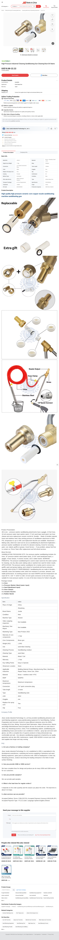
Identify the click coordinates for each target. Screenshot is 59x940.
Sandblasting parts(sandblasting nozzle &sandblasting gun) (28, 898)
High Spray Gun (31, 923)
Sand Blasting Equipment (8, 923)
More (2, 929)
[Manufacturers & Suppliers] (29, 2)
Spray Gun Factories (18, 919)
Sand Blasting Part (21, 923)
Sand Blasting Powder (7, 926)
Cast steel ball (32, 895)
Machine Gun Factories (31, 919)
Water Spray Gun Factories (45, 919)
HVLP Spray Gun (20, 913)
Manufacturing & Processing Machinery (13, 10)
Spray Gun (43, 10)
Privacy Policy (51, 934)
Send (14, 835)
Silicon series (4, 898)
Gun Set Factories (7, 919)
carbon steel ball (5, 895)
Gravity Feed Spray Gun (8, 913)
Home (2, 10)
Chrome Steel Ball (19, 895)
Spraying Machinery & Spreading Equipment (30, 10)
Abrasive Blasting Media (20, 892)
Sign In (3, 145)
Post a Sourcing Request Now (42, 835)
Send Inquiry (15, 75)
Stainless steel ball (48, 892)
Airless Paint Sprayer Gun (32, 913)
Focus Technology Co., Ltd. (20, 934)
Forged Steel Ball (5, 892)
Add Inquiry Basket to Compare (30, 55)
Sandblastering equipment (35, 892)
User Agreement (37, 934)
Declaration (44, 934)
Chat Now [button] (44, 75)
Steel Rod (46, 895)
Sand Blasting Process (43, 923)
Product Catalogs (22, 890)
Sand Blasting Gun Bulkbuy (21, 926)
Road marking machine (49, 898)
